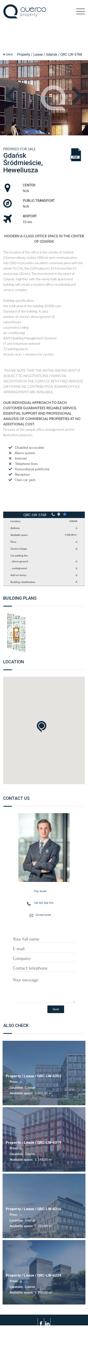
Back (9, 54)
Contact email (43, 915)
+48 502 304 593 (43, 903)
